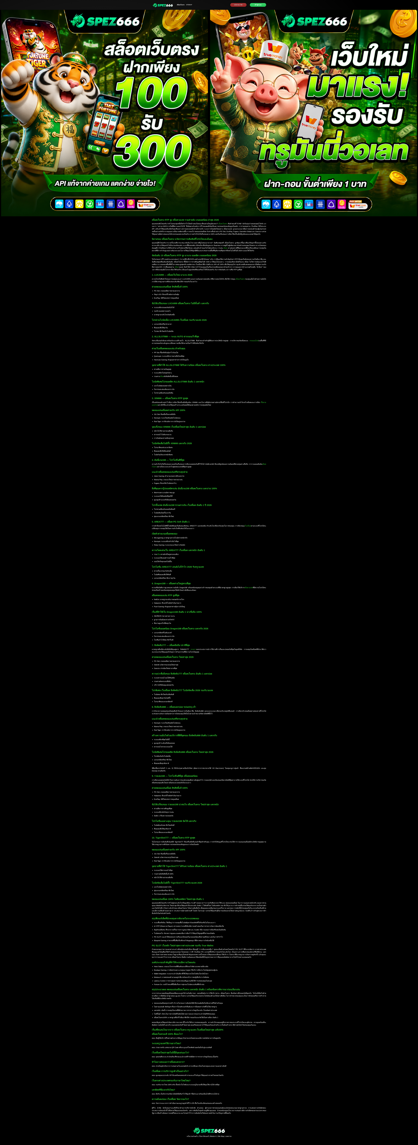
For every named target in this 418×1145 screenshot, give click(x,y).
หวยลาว (193, 649)
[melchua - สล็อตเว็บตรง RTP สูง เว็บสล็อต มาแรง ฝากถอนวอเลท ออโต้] (163, 5)
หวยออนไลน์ (254, 341)
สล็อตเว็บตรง (181, 5)
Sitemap (189, 5)
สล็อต (225, 248)
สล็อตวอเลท (248, 587)
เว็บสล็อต (247, 526)
